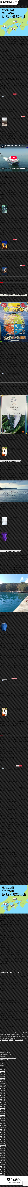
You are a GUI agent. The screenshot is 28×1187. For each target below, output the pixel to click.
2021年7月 (2, 1168)
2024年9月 (2, 1108)
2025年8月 (2, 1088)
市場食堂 (13, 1034)
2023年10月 (3, 1127)
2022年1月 (2, 1161)
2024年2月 (2, 1120)
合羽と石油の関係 (4, 1060)
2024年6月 (2, 1113)
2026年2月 (2, 1078)
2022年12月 (3, 1145)
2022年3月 (2, 1157)
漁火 (17, 1034)
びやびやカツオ (11, 1038)
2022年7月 (2, 1150)
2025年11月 (3, 1083)
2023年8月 (2, 1131)
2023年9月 (2, 1129)
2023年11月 (3, 1125)
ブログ (14, 1033)
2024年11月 (3, 1104)
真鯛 (5, 1034)
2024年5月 (2, 1115)
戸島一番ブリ (5, 1040)
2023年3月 (2, 1139)
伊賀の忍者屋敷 (4, 1056)
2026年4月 (2, 1074)
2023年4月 (2, 1138)
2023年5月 (2, 1136)
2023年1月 (2, 1143)
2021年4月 (2, 1171)
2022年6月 (2, 1152)
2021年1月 (2, 1175)
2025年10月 (3, 1085)
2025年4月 (2, 1095)
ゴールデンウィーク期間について (8, 1058)
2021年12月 (3, 1162)
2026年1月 (2, 1080)
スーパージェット (20, 1038)
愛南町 (14, 1036)
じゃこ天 (5, 1036)
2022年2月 (2, 1159)
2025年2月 (2, 1099)
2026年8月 (2, 1069)
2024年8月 (2, 1109)
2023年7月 (2, 1132)
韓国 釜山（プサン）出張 (6, 1054)
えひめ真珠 (4, 1038)
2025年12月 (3, 1081)
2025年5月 (2, 1094)
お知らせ (2, 1065)
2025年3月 (2, 1097)
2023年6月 (2, 1134)
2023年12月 (3, 1124)
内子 (23, 1033)
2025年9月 (2, 1087)
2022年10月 (3, 1146)
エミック (20, 1034)
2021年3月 (2, 1173)
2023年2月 (2, 1141)
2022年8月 (2, 1148)
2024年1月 (2, 1122)
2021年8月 (2, 1166)
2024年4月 (2, 1117)
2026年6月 (2, 1071)
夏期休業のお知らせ (5, 1052)
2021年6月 (2, 1169)
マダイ (8, 1034)
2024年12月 (3, 1102)
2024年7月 (2, 1111)
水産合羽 (11, 1040)
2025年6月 (2, 1092)
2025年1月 (2, 1101)
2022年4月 (2, 1155)
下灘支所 (10, 1036)
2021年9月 (2, 1164)
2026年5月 (2, 1072)
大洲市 (22, 1036)
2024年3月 (2, 1118)
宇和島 (18, 1036)
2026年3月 (2, 1076)
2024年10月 (3, 1106)
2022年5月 (2, 1153)
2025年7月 (2, 1090)
